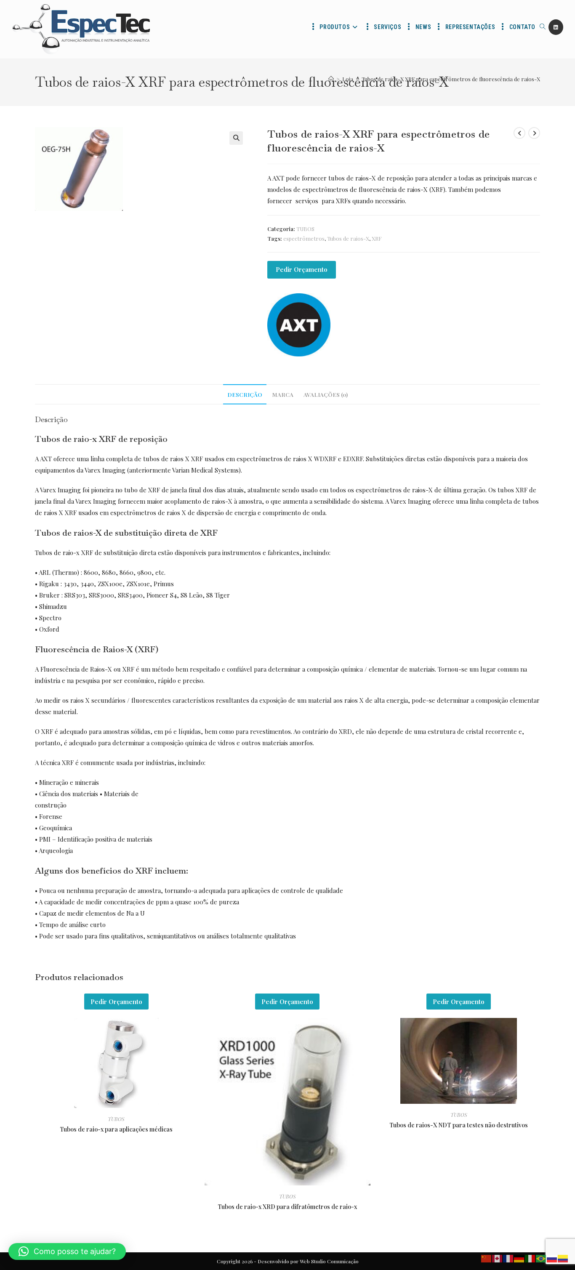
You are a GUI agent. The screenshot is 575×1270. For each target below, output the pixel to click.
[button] (236, 138)
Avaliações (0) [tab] (325, 394)
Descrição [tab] (244, 394)
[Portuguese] (541, 1258)
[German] (519, 1258)
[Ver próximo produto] (534, 133)
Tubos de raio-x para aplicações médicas (116, 1129)
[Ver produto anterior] (519, 133)
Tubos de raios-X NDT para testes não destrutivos (458, 1125)
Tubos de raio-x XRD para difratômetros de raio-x (287, 1207)
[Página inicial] (331, 78)
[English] (497, 1258)
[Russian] (552, 1258)
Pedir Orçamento (301, 269)
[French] (508, 1258)
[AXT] (298, 324)
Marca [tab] (282, 394)
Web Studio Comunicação (329, 1261)
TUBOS (305, 228)
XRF (377, 238)
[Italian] (530, 1258)
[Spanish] (563, 1258)
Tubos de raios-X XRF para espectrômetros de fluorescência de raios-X (451, 78)
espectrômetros (304, 238)
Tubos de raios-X (348, 238)
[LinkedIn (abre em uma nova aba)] (555, 27)
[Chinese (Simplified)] (486, 1258)
